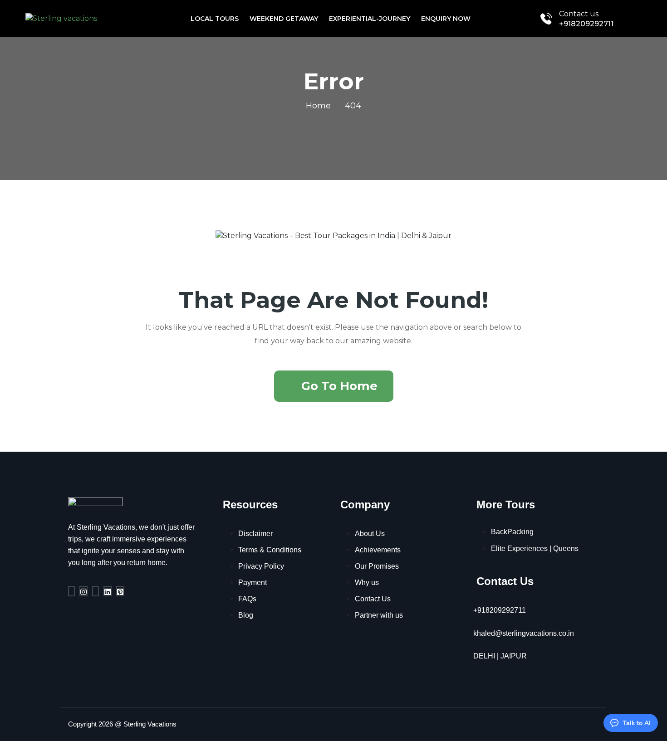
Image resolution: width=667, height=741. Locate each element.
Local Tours (215, 19)
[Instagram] (83, 591)
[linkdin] (107, 591)
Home (318, 106)
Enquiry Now (446, 19)
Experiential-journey (369, 19)
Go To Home (339, 386)
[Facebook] (71, 591)
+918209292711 (586, 24)
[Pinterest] (120, 591)
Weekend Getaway (284, 19)
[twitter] (95, 591)
